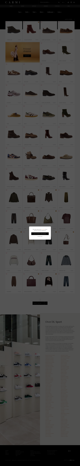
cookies (43, 229)
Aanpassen (40, 236)
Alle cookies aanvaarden (40, 233)
